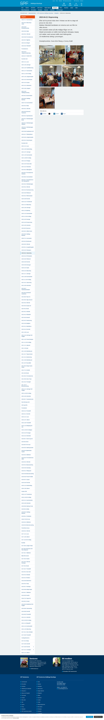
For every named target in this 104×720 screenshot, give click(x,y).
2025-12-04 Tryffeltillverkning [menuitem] (27, 67)
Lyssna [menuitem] (54, 0)
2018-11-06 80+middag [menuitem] (26, 497)
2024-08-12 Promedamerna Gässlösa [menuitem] (27, 173)
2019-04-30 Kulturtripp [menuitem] (26, 467)
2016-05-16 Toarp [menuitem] (25, 583)
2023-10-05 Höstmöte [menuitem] (25, 225)
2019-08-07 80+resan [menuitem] (25, 444)
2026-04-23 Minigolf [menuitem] (25, 42)
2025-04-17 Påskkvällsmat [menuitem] (26, 134)
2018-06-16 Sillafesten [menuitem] (26, 522)
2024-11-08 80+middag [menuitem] (26, 157)
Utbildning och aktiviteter (26, 688)
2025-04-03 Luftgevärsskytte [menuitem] (27, 137)
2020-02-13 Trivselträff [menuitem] (26, 410)
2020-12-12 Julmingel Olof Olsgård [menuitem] (26, 390)
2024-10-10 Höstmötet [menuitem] (26, 166)
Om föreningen (60, 9)
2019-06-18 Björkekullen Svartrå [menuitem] (26, 451)
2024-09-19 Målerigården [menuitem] (26, 169)
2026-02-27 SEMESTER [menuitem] (26, 56)
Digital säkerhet (48, 7)
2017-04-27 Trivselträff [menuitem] (26, 568)
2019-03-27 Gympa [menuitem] (25, 479)
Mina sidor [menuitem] (76, 5)
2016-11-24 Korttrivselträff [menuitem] (26, 626)
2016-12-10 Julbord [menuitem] (25, 652)
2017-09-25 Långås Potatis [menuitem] (27, 545)
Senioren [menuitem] (81, 0)
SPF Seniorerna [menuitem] (76, 0)
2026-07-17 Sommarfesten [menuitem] (27, 19)
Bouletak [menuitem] (23, 542)
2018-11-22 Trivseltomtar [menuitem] (26, 494)
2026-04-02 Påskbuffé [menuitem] (26, 45)
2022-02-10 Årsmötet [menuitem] (25, 329)
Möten (61, 7)
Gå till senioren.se (34, 668)
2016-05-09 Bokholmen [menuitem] (26, 580)
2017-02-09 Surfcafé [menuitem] (25, 643)
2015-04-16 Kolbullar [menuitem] (25, 574)
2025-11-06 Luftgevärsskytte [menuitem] (27, 76)
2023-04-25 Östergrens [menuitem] (26, 250)
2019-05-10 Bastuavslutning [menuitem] (27, 464)
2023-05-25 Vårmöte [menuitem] (25, 244)
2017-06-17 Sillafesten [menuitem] (26, 552)
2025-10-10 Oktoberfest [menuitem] (26, 85)
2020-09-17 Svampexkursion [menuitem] (27, 399)
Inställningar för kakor (98, 716)
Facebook (44, 113)
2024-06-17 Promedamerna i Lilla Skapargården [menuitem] (27, 180)
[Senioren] (24, 662)
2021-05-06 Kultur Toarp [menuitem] (26, 379)
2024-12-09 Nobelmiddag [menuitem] (26, 149)
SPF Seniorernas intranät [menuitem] (67, 0)
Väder (76, 7)
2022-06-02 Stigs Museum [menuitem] (26, 299)
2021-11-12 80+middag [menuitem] (26, 342)
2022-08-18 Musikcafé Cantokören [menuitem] (26, 293)
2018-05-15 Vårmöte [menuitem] (25, 530)
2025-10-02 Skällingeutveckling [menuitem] (25, 92)
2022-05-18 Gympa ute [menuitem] (26, 305)
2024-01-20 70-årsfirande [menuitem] (26, 201)
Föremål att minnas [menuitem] (25, 528)
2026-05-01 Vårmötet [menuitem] (25, 34)
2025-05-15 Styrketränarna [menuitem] (27, 115)
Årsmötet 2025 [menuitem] (24, 143)
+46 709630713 (63, 687)
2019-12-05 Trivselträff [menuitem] (26, 422)
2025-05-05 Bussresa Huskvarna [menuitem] (25, 112)
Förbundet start (23, 13)
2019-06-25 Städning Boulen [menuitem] (27, 447)
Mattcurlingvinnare (25, 9)
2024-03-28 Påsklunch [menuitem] (26, 192)
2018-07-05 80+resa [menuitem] (25, 519)
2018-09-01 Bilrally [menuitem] (25, 509)
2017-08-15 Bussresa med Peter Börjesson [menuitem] (26, 549)
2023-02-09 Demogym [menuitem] (26, 264)
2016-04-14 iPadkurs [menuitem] (25, 577)
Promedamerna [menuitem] (24, 48)
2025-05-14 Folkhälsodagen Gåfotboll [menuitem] (27, 123)
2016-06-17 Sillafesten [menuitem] (26, 592)
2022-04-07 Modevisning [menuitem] (26, 320)
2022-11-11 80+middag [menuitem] (26, 279)
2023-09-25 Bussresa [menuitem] (25, 228)
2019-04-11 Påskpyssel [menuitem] (26, 470)
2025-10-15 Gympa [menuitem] (25, 82)
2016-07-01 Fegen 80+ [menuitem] (26, 598)
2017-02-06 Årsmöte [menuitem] (25, 646)
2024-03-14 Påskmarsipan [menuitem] (26, 195)
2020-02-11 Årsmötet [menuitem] (25, 413)
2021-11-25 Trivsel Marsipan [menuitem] (27, 339)
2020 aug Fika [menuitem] (24, 405)
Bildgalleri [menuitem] (23, 16)
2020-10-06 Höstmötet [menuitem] (26, 396)
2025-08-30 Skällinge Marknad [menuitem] (25, 99)
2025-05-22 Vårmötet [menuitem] (25, 108)
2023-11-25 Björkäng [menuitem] (25, 210)
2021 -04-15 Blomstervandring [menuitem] (25, 385)
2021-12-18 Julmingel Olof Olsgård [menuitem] (26, 336)
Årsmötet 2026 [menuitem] (24, 58)
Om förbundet (24, 681)
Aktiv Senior (39, 7)
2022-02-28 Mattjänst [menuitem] (25, 323)
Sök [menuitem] (81, 5)
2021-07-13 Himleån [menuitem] (25, 370)
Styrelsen (66, 7)
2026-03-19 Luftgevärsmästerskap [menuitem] (26, 52)
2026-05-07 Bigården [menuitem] (25, 40)
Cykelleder (52, 9)
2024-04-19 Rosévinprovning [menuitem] (27, 189)
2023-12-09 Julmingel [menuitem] (25, 207)
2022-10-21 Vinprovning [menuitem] (26, 282)
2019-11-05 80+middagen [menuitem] (26, 429)
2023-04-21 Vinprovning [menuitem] (26, 253)
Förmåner (40, 9)
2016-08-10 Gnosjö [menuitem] (25, 601)
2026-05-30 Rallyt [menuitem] (25, 31)
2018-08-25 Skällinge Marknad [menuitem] (25, 512)
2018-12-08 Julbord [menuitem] (25, 488)
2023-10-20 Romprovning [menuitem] (26, 222)
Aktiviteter (33, 7)
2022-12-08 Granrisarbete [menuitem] (26, 276)
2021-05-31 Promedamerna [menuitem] (27, 376)
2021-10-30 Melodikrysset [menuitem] (26, 351)
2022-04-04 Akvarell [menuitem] (25, 317)
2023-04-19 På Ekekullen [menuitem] (26, 256)
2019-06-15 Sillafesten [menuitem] (26, 454)
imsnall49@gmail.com (63, 688)
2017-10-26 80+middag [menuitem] (26, 539)
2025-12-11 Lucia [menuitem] (25, 61)
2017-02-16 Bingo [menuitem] (25, 640)
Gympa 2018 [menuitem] (24, 491)
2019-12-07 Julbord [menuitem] (25, 419)
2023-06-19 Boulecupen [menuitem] (26, 241)
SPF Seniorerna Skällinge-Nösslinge (45, 13)
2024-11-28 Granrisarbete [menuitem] (26, 155)
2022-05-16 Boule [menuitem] (25, 308)
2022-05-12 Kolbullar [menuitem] (25, 311)
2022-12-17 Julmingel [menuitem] (25, 273)
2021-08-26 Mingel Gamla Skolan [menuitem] (26, 366)
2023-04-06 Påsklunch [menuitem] (26, 258)
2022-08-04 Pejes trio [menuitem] (25, 296)
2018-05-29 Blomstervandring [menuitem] (27, 525)
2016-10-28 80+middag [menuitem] (26, 620)
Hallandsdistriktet (32, 13)
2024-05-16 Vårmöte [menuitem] (25, 186)
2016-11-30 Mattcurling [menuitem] (26, 629)
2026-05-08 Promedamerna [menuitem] (27, 37)
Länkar (71, 7)
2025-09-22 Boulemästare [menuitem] (26, 95)
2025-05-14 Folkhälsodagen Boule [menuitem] (27, 119)
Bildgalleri (55, 7)
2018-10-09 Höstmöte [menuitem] (25, 503)
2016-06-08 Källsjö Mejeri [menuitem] (26, 589)
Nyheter (27, 7)
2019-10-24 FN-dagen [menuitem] (26, 432)
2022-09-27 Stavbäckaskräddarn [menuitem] (25, 289)
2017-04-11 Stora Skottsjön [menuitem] (27, 632)
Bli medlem (33, 9)
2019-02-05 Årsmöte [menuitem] (25, 482)
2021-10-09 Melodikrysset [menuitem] (26, 360)
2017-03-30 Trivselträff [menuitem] (26, 635)
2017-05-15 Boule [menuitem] (25, 565)
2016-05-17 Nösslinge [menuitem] (26, 586)
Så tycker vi (24, 690)
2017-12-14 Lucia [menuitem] (25, 533)
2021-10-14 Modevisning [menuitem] (26, 357)
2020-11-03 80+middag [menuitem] (26, 393)
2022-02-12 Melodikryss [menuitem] (26, 326)
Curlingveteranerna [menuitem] (25, 637)
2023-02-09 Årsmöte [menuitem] (25, 261)
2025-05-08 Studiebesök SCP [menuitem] (27, 131)
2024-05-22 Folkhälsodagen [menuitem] (27, 184)
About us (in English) (26, 693)
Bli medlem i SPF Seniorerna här (70, 671)
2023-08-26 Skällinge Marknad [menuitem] (25, 235)
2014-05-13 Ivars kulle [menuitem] (26, 571)
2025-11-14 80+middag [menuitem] (26, 73)
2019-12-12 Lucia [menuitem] (25, 416)
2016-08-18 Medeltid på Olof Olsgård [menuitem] (27, 605)
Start (22, 7)
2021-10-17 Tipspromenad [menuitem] (26, 354)
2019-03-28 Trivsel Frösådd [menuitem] (27, 476)
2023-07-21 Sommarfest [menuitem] (26, 238)
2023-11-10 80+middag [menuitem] (26, 216)
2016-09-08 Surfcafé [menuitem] (25, 611)
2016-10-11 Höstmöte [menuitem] (25, 617)
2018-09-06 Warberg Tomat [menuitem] (27, 506)
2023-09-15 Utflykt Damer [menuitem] (26, 231)
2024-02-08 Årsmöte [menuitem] (25, 198)
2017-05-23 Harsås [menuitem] (25, 558)
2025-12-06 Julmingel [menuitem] (25, 64)
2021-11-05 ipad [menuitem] (24, 348)
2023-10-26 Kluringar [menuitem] (25, 219)
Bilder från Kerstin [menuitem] (25, 555)
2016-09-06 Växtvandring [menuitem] (26, 608)
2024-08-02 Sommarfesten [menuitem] (27, 176)
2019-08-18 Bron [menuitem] (24, 441)
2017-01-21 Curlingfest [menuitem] (26, 649)
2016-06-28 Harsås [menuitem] (25, 595)
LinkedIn (57, 113)
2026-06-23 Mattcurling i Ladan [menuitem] (26, 23)
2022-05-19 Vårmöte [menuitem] (25, 302)
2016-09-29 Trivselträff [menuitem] (26, 614)
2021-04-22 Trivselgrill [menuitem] (26, 381)
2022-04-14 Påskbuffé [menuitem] (26, 314)
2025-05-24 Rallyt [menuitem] (25, 105)
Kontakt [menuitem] (70, 5)
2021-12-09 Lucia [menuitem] (25, 332)
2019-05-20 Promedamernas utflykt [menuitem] (27, 458)
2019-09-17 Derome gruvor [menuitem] (27, 438)
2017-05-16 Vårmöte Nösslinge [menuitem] (25, 562)
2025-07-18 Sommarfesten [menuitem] (27, 102)
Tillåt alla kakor (89, 716)
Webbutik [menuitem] (60, 0)
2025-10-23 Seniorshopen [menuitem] (26, 79)
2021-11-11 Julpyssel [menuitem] (25, 345)
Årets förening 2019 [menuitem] (25, 402)
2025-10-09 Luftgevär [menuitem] (25, 88)
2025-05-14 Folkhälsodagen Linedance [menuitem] (27, 128)
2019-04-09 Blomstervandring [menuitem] (27, 473)
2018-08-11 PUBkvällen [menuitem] (26, 516)
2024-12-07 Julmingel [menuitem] (25, 152)
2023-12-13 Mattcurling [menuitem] (26, 204)
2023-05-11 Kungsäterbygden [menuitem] (27, 247)
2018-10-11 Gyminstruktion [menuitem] (27, 500)
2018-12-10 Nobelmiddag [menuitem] (26, 485)
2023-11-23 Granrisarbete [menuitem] (26, 213)
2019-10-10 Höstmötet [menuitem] (26, 435)
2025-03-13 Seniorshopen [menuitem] (26, 140)
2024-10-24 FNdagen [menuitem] (25, 160)
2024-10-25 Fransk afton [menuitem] (26, 163)
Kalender (46, 9)
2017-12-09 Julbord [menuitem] (25, 536)
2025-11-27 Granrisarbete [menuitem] (26, 70)
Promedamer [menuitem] (24, 408)
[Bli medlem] (56, 662)
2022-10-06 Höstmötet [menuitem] (26, 285)
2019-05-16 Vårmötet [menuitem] (25, 461)
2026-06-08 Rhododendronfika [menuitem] (25, 27)
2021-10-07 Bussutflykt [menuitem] (26, 362)
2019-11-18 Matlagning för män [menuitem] (26, 426)
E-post (64, 113)
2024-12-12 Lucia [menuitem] (25, 146)
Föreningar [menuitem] (64, 5)
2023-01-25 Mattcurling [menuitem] (26, 270)
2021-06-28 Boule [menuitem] (25, 373)
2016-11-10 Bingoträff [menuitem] (25, 623)
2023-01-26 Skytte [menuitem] (25, 267)
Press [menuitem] (57, 0)
